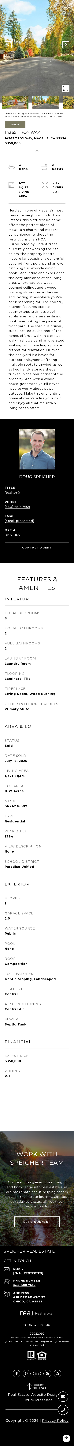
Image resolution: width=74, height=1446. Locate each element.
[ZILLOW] (57, 1373)
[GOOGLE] (47, 1373)
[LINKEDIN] (37, 1373)
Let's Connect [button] (37, 1222)
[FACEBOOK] (16, 1373)
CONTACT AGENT (37, 547)
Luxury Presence (37, 1400)
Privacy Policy (55, 1421)
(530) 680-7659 (17, 507)
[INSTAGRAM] (27, 1373)
